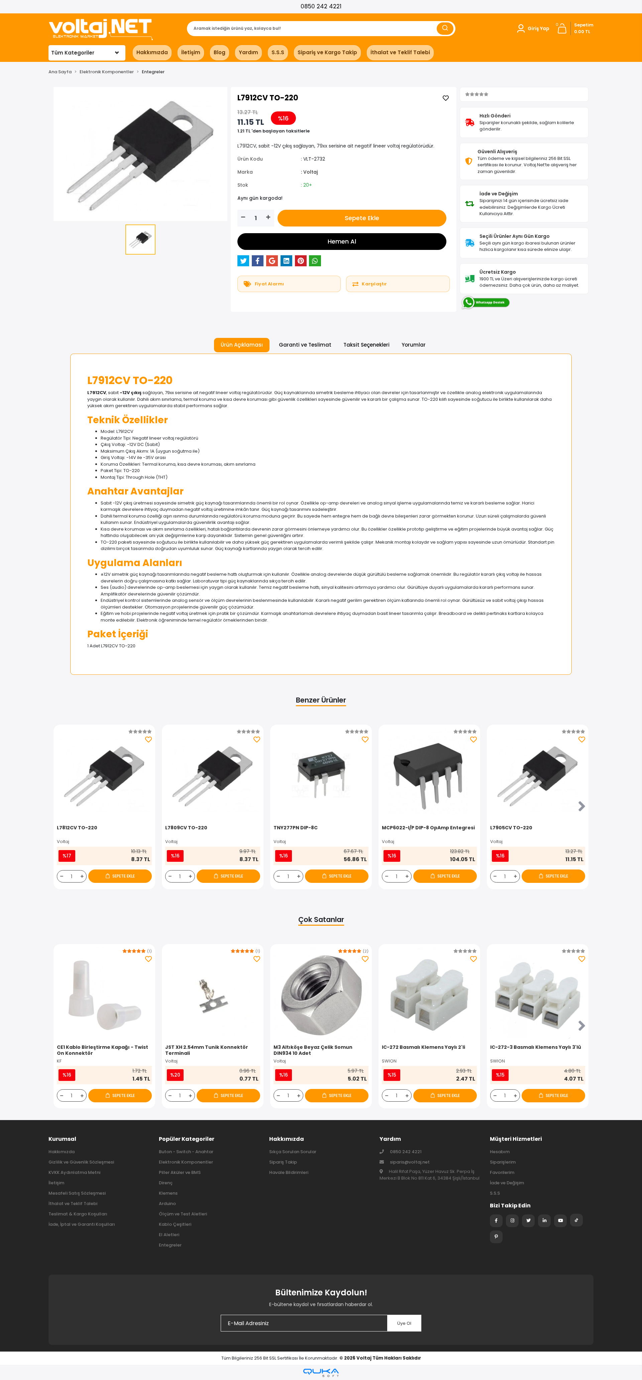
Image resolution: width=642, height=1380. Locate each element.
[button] (532, 28)
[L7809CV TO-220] (212, 775)
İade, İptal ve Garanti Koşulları (81, 1224)
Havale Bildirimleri (288, 1172)
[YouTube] (560, 1220)
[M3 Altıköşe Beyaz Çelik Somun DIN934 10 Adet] (321, 994)
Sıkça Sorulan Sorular (292, 1151)
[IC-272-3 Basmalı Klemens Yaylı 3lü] (537, 994)
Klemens (168, 1193)
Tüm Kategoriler (72, 52)
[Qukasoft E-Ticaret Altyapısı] (321, 1373)
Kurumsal (62, 1139)
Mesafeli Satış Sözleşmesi (77, 1193)
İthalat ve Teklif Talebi (400, 52)
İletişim (190, 52)
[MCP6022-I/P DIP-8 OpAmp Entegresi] (429, 775)
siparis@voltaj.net (410, 1162)
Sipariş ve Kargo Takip (327, 52)
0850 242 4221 (321, 6)
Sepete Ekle (362, 218)
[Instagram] (512, 1220)
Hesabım (500, 1151)
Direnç (166, 1183)
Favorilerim (502, 1172)
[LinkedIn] (544, 1220)
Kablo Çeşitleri (175, 1224)
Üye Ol (404, 1323)
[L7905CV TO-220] (537, 775)
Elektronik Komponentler (186, 1162)
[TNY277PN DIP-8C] (321, 775)
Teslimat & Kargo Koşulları (77, 1214)
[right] (581, 807)
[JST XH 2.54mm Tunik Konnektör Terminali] (212, 994)
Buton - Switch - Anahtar (186, 1151)
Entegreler (170, 1245)
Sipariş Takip (283, 1162)
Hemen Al (342, 241)
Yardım (248, 52)
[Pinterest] (496, 1236)
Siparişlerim (503, 1162)
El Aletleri (169, 1234)
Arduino (167, 1203)
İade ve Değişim (507, 1183)
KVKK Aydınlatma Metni (74, 1172)
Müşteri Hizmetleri (516, 1139)
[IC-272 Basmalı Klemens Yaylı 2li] (429, 994)
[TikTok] (576, 1220)
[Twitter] (528, 1220)
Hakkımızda (152, 52)
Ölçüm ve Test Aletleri (183, 1214)
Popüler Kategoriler (186, 1139)
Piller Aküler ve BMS (180, 1172)
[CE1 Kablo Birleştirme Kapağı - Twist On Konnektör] (104, 994)
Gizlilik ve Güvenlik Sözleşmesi (81, 1162)
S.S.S (278, 52)
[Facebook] (496, 1220)
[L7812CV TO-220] (104, 775)
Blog (219, 52)
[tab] (242, 345)
